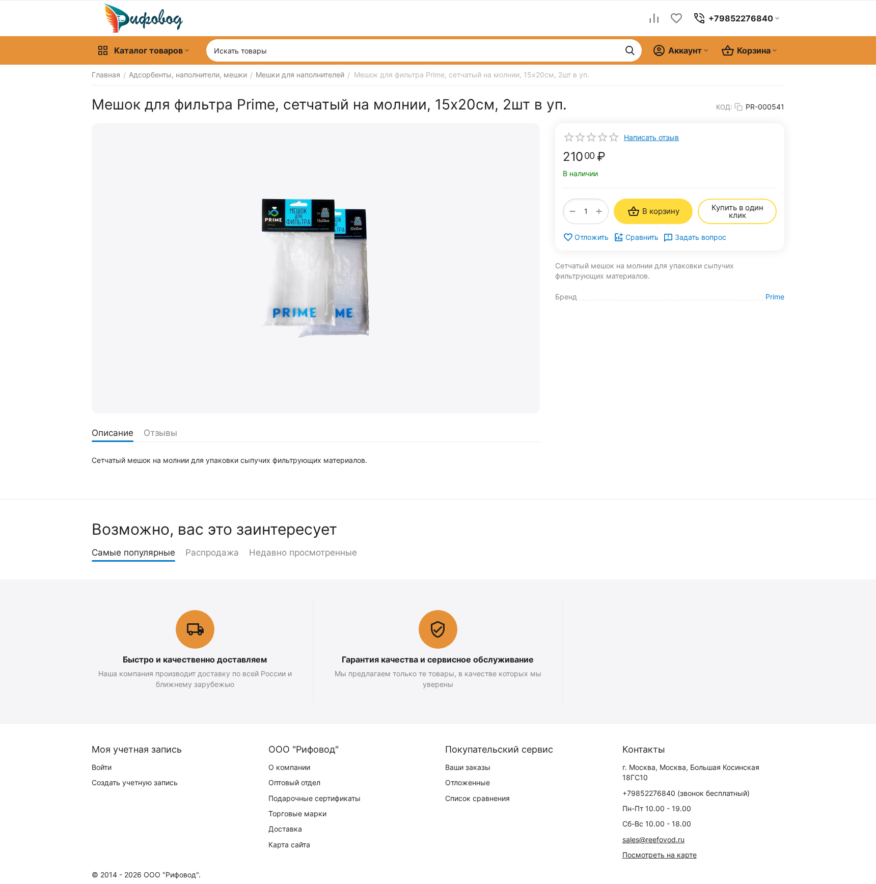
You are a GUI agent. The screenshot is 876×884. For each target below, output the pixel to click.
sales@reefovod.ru (653, 839)
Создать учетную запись (135, 782)
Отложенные (467, 782)
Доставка (285, 828)
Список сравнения (477, 798)
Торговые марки (297, 813)
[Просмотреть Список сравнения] (654, 18)
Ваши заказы (467, 767)
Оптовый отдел (294, 782)
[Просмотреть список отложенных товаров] (676, 18)
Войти (102, 767)
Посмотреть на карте (659, 854)
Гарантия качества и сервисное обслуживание (438, 659)
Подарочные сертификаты (314, 798)
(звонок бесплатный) (686, 793)
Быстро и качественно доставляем (195, 659)
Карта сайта (289, 844)
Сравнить (642, 237)
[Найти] (630, 50)
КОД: (724, 107)
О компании (289, 767)
